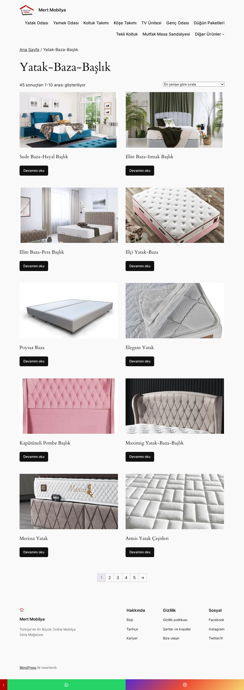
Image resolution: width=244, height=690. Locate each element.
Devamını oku (33, 170)
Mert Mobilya (52, 9)
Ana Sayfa (29, 49)
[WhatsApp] (66, 684)
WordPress (28, 667)
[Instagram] (185, 684)
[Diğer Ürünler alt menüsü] (223, 34)
